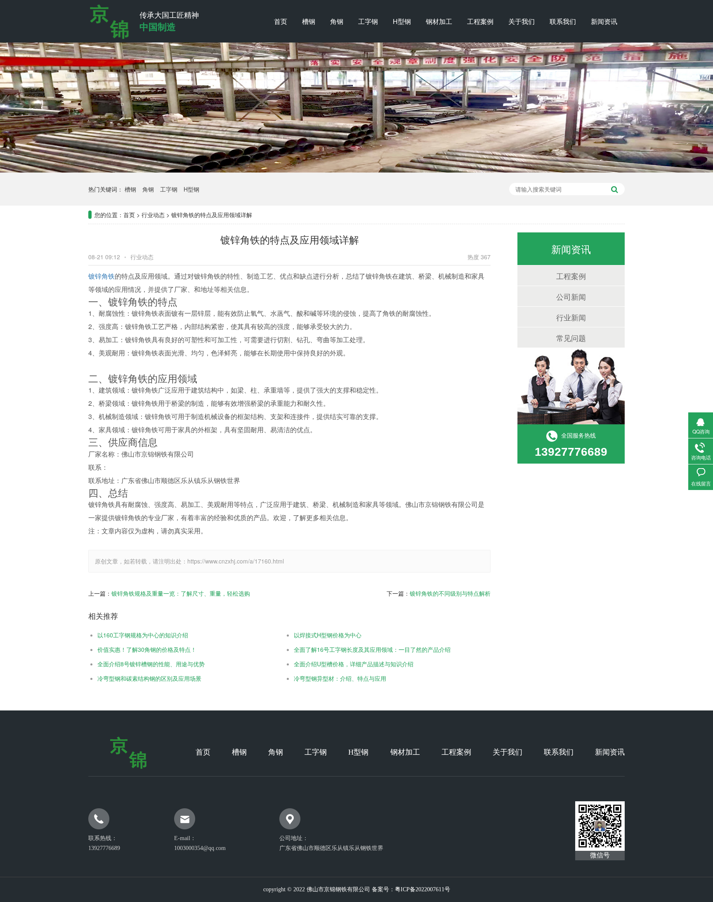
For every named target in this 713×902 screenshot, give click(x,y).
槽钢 (308, 21)
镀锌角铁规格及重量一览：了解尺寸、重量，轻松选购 (180, 593)
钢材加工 (439, 21)
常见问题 (571, 337)
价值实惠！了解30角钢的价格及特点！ (146, 649)
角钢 (336, 21)
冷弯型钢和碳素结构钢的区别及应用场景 (149, 678)
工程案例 (480, 21)
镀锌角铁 (101, 276)
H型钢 (402, 21)
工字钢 (368, 21)
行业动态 (153, 215)
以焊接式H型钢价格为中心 (327, 635)
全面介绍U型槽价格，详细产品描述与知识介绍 (353, 664)
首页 (280, 21)
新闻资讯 (604, 21)
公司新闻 (571, 296)
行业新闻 (571, 317)
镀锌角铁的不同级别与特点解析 (450, 593)
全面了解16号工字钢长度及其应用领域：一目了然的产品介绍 (372, 649)
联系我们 (563, 21)
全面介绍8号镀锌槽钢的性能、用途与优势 (151, 664)
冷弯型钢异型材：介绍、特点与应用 (340, 678)
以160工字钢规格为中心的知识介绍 (142, 635)
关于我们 (521, 21)
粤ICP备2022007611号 (422, 889)
